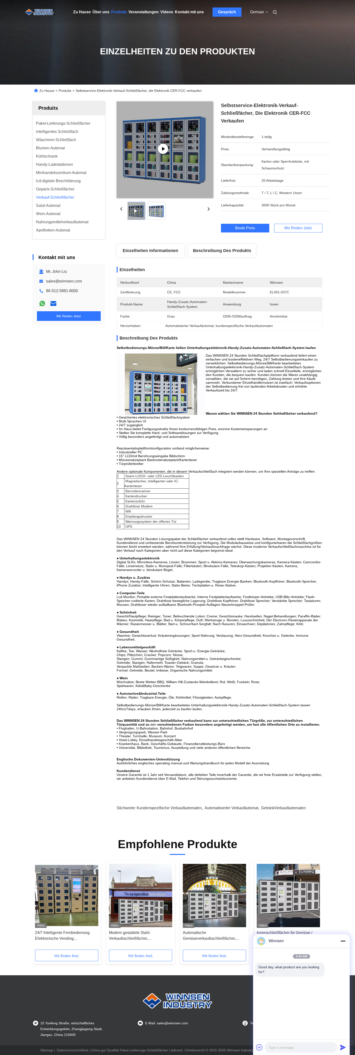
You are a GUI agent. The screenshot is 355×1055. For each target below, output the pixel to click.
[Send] (343, 1047)
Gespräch (227, 12)
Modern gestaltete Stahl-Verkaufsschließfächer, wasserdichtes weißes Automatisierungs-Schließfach (135, 936)
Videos (166, 12)
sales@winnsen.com (64, 281)
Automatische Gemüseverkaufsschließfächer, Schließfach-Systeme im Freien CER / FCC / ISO (214, 936)
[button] (41, 907)
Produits (119, 12)
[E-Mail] (53, 303)
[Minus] (343, 941)
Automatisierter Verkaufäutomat (231, 808)
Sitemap (46, 1050)
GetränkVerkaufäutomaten (283, 808)
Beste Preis (245, 228)
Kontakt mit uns (189, 12)
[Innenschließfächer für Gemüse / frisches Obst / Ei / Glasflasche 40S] (288, 895)
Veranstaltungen (143, 12)
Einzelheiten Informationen (150, 250)
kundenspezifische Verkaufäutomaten (169, 808)
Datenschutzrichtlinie (72, 1050)
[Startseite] (39, 12)
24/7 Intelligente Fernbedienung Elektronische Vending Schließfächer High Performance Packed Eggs (63, 936)
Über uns (100, 12)
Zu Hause (82, 12)
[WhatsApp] (42, 303)
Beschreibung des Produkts (222, 250)
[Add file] (259, 1047)
